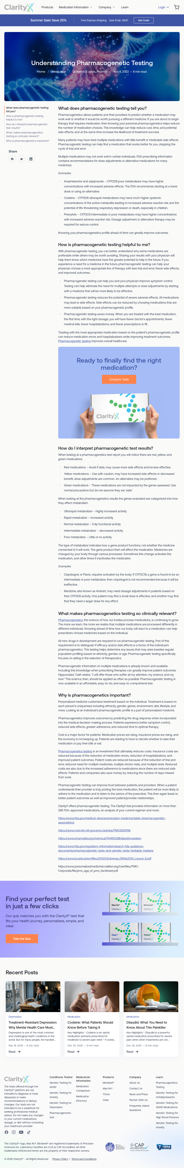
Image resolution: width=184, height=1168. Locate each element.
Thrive (106, 1094)
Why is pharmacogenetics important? (27, 140)
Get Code (143, 20)
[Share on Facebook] (12, 159)
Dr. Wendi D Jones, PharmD (90, 71)
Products (47, 7)
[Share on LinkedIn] (30, 159)
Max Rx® (107, 1088)
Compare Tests (119, 379)
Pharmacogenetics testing (75, 751)
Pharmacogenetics (70, 620)
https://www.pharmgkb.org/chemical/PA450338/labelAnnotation (99, 838)
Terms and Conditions (84, 1159)
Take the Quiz (22, 938)
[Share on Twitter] (21, 159)
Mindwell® (108, 1082)
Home (41, 71)
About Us (134, 1082)
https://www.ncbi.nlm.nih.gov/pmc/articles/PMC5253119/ (94, 830)
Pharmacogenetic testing (74, 341)
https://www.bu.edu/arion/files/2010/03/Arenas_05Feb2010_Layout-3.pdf (104, 858)
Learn (124, 7)
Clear (106, 1100)
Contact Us (135, 1088)
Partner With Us (138, 1100)
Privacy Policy (60, 1159)
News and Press (138, 1094)
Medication (59, 71)
